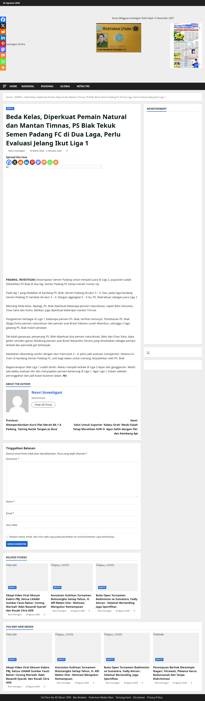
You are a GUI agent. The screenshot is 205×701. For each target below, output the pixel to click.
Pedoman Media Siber (101, 697)
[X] (14, 162)
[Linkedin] (26, 162)
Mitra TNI (83, 86)
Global (65, 86)
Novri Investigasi (16, 150)
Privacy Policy (155, 697)
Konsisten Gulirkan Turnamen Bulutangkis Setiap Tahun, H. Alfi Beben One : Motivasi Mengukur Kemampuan (71, 600)
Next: (105, 427)
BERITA (10, 108)
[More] (55, 162)
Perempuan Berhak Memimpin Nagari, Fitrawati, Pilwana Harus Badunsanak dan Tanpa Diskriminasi (175, 673)
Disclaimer (139, 697)
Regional (47, 86)
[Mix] (44, 162)
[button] (5, 86)
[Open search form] (201, 86)
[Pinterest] (32, 162)
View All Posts (43, 404)
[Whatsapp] (50, 162)
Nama (10, 501)
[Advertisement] (173, 135)
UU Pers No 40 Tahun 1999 (56, 697)
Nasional (27, 86)
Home (13, 86)
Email (10, 513)
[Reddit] (20, 162)
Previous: (33, 425)
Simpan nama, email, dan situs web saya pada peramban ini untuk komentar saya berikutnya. (62, 536)
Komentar (12, 458)
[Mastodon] (38, 162)
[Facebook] (9, 162)
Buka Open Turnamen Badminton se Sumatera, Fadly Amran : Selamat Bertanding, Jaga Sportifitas (116, 600)
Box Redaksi (80, 697)
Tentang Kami (123, 697)
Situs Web (11, 525)
